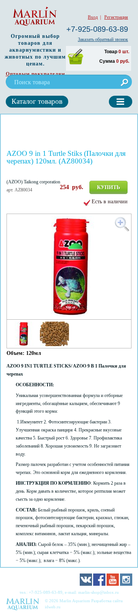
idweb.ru (53, 607)
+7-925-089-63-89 (97, 29)
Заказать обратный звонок (103, 39)
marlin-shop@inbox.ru (98, 592)
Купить (108, 187)
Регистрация (116, 17)
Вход (93, 17)
